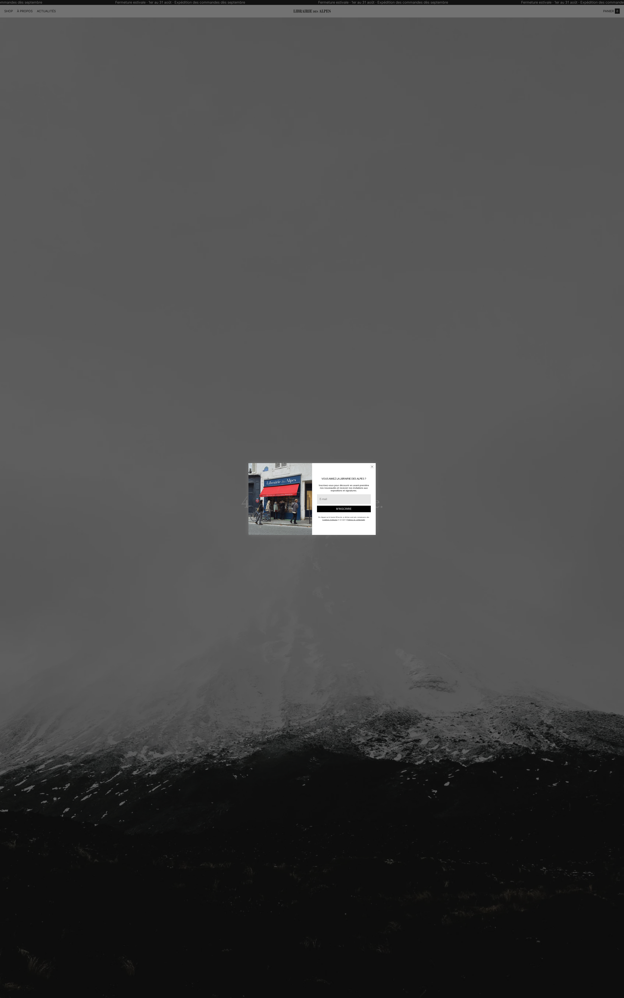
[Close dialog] (372, 467)
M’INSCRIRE (344, 508)
